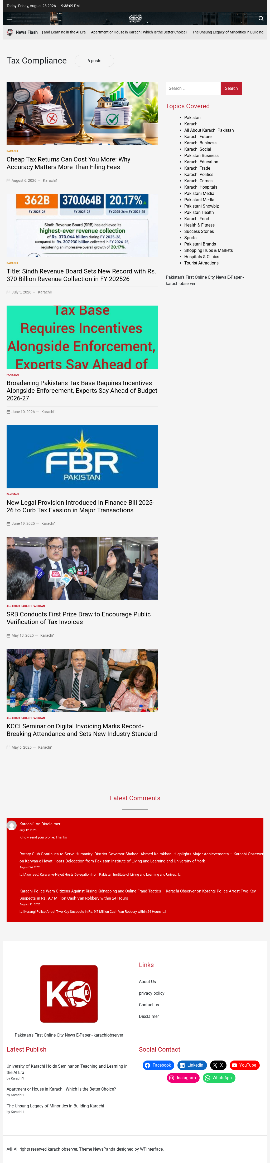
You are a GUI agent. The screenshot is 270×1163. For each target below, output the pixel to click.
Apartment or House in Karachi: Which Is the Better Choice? (126, 32)
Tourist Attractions (201, 263)
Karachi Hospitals (200, 187)
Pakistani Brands (200, 244)
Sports (190, 237)
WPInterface (151, 1149)
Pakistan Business (201, 155)
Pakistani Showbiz (201, 206)
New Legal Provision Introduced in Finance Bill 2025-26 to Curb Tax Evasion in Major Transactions (80, 506)
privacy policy (152, 993)
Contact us (149, 1004)
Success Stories (199, 231)
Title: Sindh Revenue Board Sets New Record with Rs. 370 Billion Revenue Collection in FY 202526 (81, 275)
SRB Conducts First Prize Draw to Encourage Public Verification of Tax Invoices (79, 618)
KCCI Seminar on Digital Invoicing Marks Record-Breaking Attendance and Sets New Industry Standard (82, 730)
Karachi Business (200, 142)
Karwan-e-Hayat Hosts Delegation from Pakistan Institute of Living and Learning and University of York (115, 861)
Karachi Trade (197, 168)
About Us (147, 981)
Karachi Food (196, 218)
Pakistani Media (199, 193)
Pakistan (13, 374)
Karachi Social (197, 149)
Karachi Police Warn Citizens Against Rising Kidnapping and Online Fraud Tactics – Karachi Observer (108, 891)
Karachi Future (197, 136)
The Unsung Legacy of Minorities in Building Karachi (221, 32)
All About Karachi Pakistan (26, 606)
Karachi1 (50, 180)
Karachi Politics (198, 174)
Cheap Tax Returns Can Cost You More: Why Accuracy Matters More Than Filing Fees (68, 163)
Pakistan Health (199, 212)
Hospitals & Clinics (201, 256)
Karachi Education (201, 161)
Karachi (12, 151)
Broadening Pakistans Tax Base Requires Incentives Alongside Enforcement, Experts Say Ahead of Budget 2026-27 (82, 390)
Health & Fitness (199, 225)
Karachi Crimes (198, 180)
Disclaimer (50, 824)
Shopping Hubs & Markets (208, 250)
